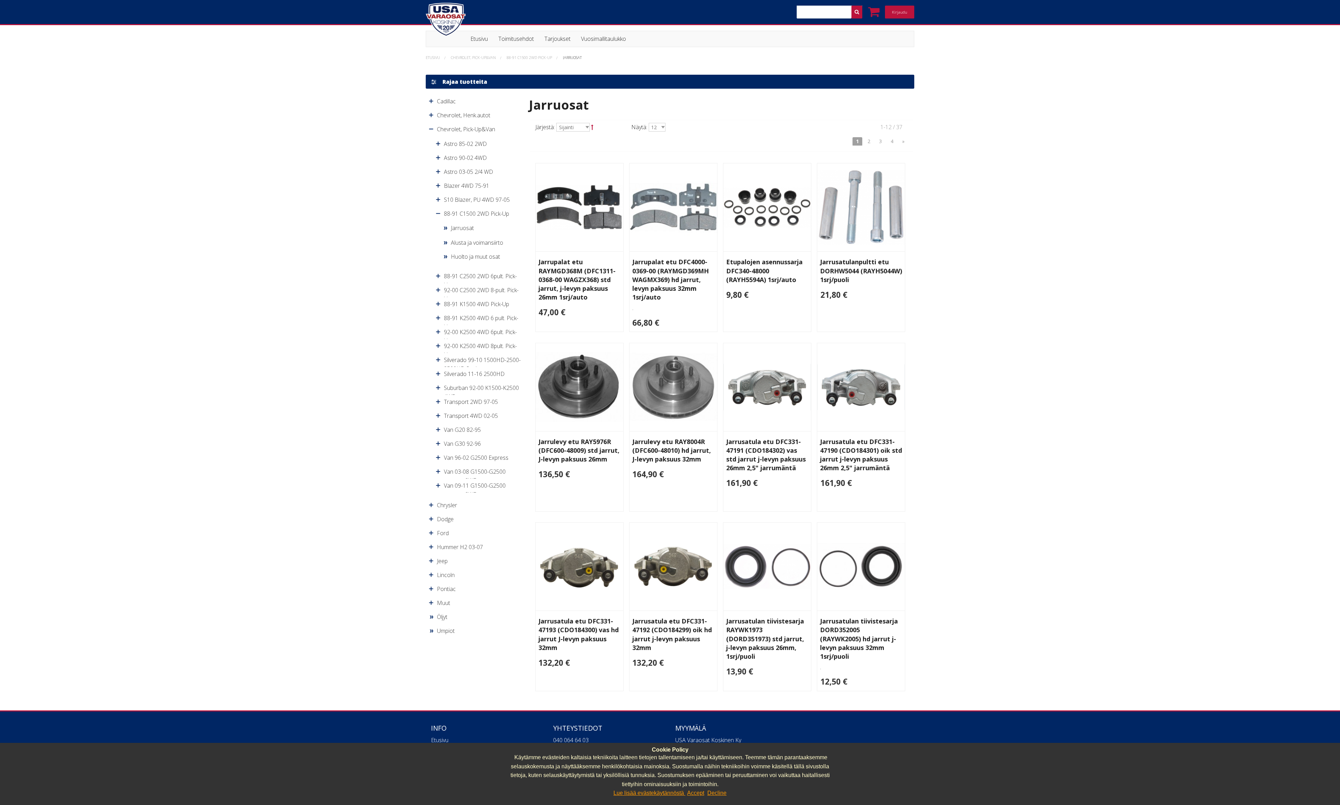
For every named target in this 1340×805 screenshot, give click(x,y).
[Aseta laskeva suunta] (592, 127)
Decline (717, 793)
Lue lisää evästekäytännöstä (649, 793)
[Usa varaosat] (593, 19)
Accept (695, 793)
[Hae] (856, 12)
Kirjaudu (899, 12)
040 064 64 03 (571, 740)
